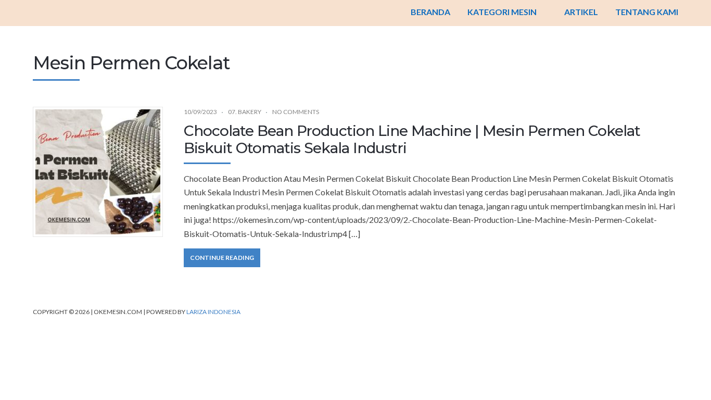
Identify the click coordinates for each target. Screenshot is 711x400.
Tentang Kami (646, 12)
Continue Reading (222, 257)
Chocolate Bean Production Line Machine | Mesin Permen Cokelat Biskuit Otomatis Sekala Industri (412, 139)
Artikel (581, 12)
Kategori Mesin (502, 12)
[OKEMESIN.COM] (355, 13)
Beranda (430, 12)
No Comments (295, 112)
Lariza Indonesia (213, 312)
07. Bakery (244, 112)
